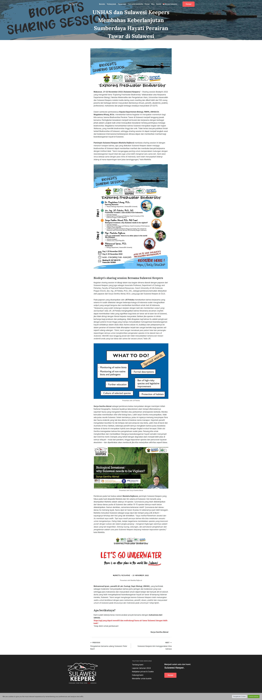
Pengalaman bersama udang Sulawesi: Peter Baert (108, 646)
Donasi (147, 4)
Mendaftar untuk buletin (142, 679)
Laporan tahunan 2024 (141, 668)
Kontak (158, 4)
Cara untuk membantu (135, 4)
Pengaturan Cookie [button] (239, 696)
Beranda (102, 4)
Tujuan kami (122, 4)
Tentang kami (111, 4)
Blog (152, 4)
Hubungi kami (137, 675)
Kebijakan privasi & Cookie (143, 672)
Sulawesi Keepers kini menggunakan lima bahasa (155, 646)
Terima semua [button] (253, 696)
